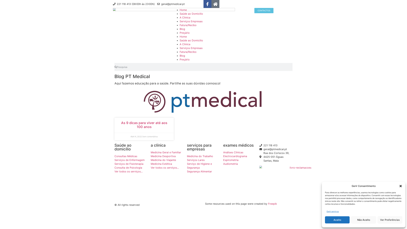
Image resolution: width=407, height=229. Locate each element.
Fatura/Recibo (188, 25)
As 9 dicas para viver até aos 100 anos (144, 125)
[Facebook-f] (207, 4)
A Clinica (185, 17)
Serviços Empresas (191, 21)
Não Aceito (363, 219)
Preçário (185, 32)
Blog (182, 29)
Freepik (272, 203)
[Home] (215, 4)
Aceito (337, 219)
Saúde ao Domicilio (191, 13)
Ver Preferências (390, 219)
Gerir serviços (333, 211)
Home (183, 9)
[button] (400, 186)
